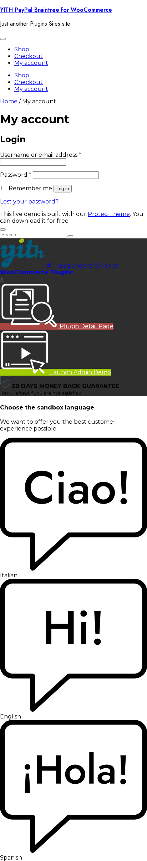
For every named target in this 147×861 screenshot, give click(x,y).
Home (8, 101)
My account (31, 63)
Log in (62, 188)
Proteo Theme (109, 214)
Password (15, 174)
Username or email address (40, 154)
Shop (21, 49)
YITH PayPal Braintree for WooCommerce (56, 10)
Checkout (28, 56)
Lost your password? (29, 201)
